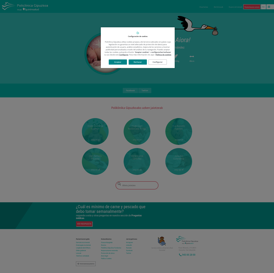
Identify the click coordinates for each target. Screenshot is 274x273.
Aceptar (117, 62)
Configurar (158, 62)
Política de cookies (163, 55)
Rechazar (138, 62)
